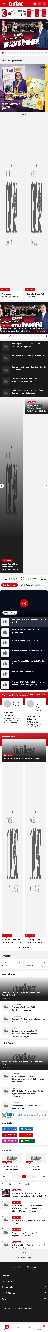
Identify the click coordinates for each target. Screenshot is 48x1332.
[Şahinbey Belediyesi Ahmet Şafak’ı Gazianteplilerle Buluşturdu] (24, 392)
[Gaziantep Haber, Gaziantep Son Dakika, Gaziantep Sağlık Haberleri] (15, 3)
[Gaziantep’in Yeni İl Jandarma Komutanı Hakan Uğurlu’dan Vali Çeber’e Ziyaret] (35, 853)
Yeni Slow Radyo (24, 1257)
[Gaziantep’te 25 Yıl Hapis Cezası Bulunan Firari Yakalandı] (24, 381)
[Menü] (4, 3)
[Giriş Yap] (40, 4)
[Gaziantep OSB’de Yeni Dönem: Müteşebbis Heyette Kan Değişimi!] (11, 486)
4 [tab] (28, 1176)
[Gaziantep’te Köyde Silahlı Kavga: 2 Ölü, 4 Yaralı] (12, 853)
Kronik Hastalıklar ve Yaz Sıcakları (27, 651)
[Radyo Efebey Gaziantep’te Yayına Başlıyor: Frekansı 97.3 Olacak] (24, 1233)
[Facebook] (13, 1267)
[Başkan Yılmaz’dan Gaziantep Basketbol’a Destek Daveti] (24, 989)
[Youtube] (35, 1267)
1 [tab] (10, 336)
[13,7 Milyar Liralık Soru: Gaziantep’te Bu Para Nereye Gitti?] (24, 1244)
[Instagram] (28, 1267)
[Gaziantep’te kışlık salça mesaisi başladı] (24, 750)
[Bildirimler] (44, 4)
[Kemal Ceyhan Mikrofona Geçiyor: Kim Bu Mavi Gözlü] (24, 1058)
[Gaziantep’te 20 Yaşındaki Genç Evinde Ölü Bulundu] (24, 369)
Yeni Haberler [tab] (24, 1184)
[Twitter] (20, 1267)
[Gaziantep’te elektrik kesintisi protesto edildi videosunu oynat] (24, 603)
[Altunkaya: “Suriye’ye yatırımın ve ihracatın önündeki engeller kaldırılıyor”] (24, 34)
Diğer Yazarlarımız (37, 695)
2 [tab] (19, 1176)
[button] (35, 4)
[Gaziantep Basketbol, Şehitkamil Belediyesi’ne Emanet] (24, 1007)
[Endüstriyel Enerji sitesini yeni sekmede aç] (24, 13)
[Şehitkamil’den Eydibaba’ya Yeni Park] (24, 358)
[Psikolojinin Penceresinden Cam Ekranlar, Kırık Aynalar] (24, 346)
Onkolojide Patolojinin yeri (23, 671)
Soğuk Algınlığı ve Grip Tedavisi (26, 640)
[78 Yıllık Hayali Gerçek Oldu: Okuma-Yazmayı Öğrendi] (36, 1162)
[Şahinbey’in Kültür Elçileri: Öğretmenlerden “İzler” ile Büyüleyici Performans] (24, 1077)
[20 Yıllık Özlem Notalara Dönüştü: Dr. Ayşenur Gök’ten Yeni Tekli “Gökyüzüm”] (24, 1092)
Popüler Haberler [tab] (9, 1184)
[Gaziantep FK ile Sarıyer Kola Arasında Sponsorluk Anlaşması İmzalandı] (24, 1019)
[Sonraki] (46, 53)
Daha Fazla (24, 947)
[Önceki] (2, 486)
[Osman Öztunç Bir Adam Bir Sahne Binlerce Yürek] (24, 1105)
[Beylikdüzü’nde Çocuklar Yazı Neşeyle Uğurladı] (24, 1220)
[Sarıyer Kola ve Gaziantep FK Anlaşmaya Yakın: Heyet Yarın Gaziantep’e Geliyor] (24, 1031)
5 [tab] (33, 1176)
